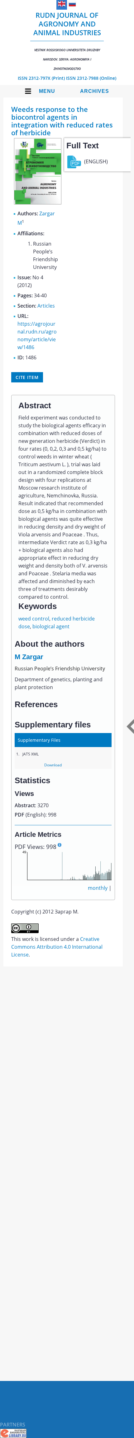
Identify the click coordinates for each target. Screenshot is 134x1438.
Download (53, 765)
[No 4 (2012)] (37, 202)
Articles (46, 305)
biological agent (50, 626)
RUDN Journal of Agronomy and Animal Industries (67, 40)
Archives (94, 91)
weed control (33, 618)
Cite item (27, 377)
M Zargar (29, 657)
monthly (98, 887)
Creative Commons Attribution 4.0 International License (57, 947)
